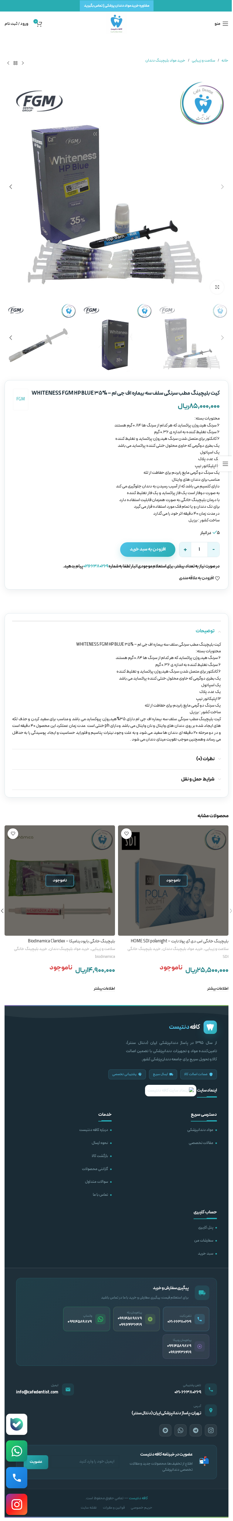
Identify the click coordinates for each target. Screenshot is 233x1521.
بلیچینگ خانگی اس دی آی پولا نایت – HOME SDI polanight (179, 941)
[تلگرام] (196, 1430)
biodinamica (105, 957)
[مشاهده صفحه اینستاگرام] (16, 1504)
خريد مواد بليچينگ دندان (165, 61)
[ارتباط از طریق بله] (16, 1424)
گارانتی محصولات (95, 1169)
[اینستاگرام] (211, 1430)
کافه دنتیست (138, 1498)
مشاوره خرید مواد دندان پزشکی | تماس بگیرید (116, 5)
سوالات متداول (96, 1182)
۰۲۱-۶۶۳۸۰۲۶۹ (187, 1392)
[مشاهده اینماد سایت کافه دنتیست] (170, 1090)
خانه (224, 61)
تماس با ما (100, 1195)
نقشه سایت (89, 1507)
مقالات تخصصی (201, 1143)
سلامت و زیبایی (203, 61)
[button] (222, 187)
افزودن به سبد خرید (148, 549)
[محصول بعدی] (8, 63)
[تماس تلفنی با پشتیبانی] (16, 1477)
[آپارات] (165, 1430)
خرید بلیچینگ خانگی (144, 949)
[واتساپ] (180, 1430)
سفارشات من (203, 1241)
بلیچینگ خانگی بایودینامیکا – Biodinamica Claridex (71, 941)
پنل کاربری (205, 1228)
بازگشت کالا (100, 1156)
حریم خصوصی (141, 1507)
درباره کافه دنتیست (93, 1130)
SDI (225, 957)
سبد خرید (205, 1254)
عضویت (36, 1462)
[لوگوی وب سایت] (116, 24)
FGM (20, 399)
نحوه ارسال (100, 1143)
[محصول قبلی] (22, 63)
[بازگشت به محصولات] (15, 63)
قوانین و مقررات (114, 1507)
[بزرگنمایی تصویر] (217, 287)
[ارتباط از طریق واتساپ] (16, 1451)
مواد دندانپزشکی (200, 1130)
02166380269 (95, 566)
